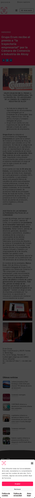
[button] (32, 463)
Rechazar (17, 489)
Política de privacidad (18, 494)
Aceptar (17, 484)
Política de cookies (6, 494)
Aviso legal (29, 494)
